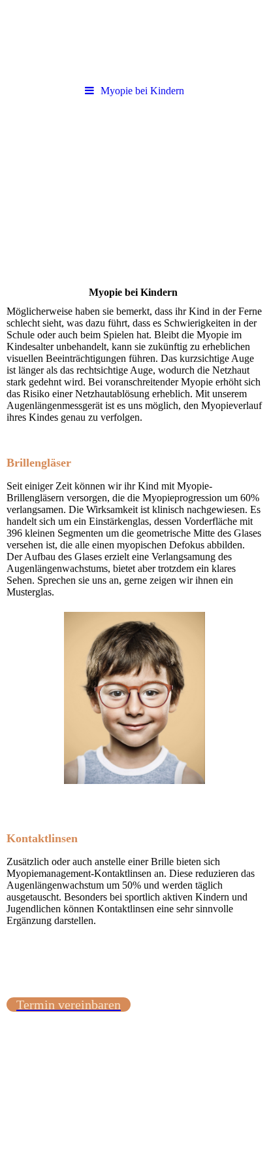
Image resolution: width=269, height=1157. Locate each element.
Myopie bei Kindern (142, 90)
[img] (134, 178)
